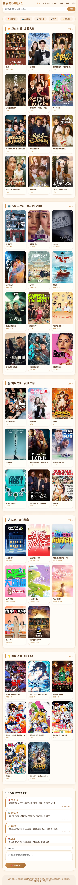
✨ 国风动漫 (66, 19)
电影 (61, 3)
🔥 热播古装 (12, 19)
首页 (38, 3)
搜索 (71, 9)
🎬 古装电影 (40, 19)
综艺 (67, 3)
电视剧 (54, 3)
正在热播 (46, 3)
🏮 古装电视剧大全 (12, 3)
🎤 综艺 (53, 19)
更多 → (70, 29)
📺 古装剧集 (26, 19)
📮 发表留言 (15, 865)
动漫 (74, 3)
